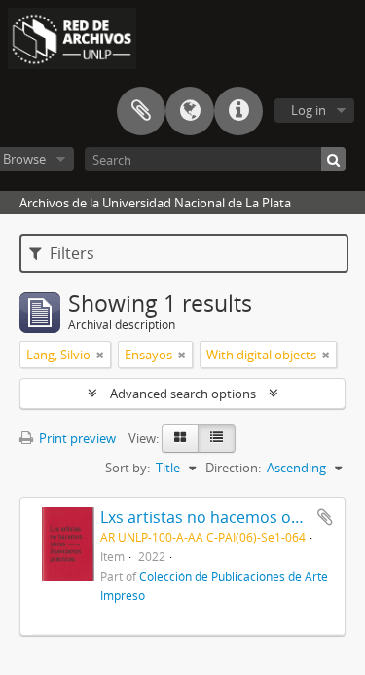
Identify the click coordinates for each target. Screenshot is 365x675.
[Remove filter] (100, 354)
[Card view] (180, 438)
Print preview (76, 438)
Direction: (233, 467)
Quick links (238, 111)
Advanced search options (183, 393)
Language (189, 111)
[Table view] (217, 438)
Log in (308, 110)
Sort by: (127, 467)
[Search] (333, 159)
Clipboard (141, 111)
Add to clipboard (325, 517)
